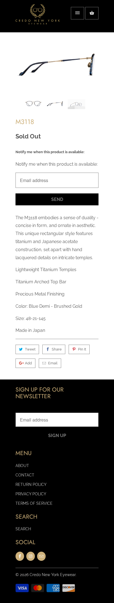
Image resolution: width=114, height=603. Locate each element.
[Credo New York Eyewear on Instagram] (30, 556)
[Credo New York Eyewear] (37, 18)
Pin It (82, 349)
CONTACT (24, 475)
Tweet (30, 349)
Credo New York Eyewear (53, 574)
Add (28, 363)
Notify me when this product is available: (49, 152)
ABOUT (22, 465)
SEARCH (23, 529)
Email (53, 363)
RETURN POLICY (30, 484)
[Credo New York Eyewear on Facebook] (19, 556)
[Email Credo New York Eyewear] (41, 556)
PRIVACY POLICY (30, 494)
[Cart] (92, 13)
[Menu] (77, 13)
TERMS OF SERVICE (34, 503)
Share (57, 349)
